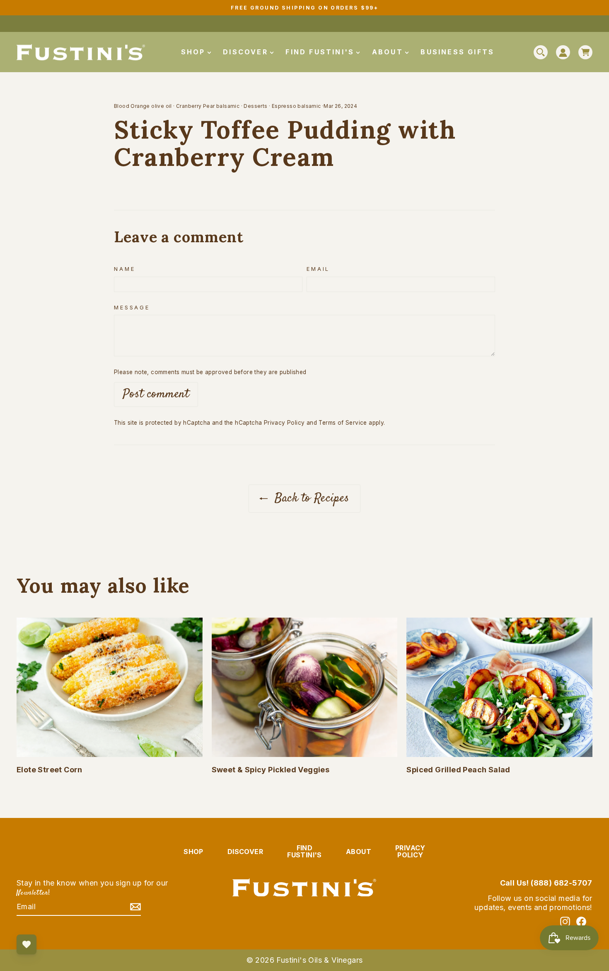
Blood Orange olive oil (143, 106)
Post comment (156, 394)
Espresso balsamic (296, 106)
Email (318, 269)
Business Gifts (457, 52)
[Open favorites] (26, 944)
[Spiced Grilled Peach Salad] (499, 687)
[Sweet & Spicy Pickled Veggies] (305, 687)
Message (132, 307)
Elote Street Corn (49, 769)
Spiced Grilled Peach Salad (458, 769)
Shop (194, 52)
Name (124, 269)
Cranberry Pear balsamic (207, 106)
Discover (247, 52)
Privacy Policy (284, 422)
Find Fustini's (321, 52)
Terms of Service (343, 422)
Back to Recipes (310, 498)
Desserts (255, 106)
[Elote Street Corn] (110, 687)
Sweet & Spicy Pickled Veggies (271, 769)
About (389, 52)
